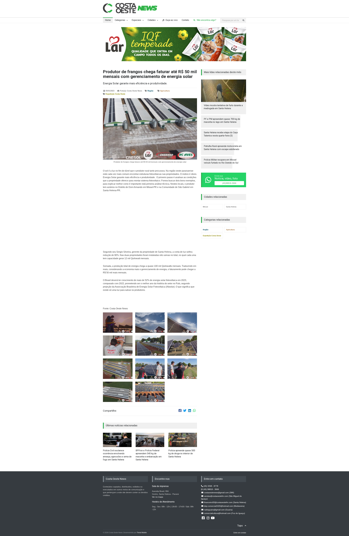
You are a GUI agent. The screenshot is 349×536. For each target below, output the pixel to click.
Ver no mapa (157, 497)
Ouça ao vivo (171, 20)
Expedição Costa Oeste (115, 94)
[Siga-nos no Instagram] (208, 518)
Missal (205, 207)
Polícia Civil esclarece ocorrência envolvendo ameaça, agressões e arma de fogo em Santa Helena (117, 455)
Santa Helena (231, 207)
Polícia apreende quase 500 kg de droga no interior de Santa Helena (181, 453)
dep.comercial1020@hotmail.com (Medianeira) (224, 506)
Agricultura (165, 91)
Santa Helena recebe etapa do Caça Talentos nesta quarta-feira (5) (221, 134)
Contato (185, 20)
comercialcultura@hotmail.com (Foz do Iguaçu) (224, 513)
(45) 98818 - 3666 (211, 489)
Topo (240, 525)
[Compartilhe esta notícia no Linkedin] (189, 411)
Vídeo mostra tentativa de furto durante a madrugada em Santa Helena (223, 107)
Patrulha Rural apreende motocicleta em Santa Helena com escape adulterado (223, 147)
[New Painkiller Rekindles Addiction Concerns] (117, 440)
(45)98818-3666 (229, 183)
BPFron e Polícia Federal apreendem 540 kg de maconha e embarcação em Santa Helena (149, 455)
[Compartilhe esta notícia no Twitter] (185, 411)
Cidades (152, 20)
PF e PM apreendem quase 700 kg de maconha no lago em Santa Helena (222, 120)
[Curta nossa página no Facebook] (203, 518)
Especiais (136, 20)
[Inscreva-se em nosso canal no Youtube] (213, 518)
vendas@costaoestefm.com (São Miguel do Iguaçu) (221, 497)
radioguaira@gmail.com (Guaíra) (218, 510)
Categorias (120, 20)
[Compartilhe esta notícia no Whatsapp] (194, 411)
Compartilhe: (110, 411)
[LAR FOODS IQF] (174, 44)
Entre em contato (240, 533)
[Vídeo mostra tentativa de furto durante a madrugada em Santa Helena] (223, 90)
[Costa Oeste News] (130, 8)
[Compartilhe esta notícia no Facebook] (180, 411)
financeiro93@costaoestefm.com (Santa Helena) (225, 502)
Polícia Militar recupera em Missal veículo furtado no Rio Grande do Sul (221, 161)
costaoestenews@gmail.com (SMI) (219, 492)
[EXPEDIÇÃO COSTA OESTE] (118, 322)
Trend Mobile (142, 533)
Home (108, 20)
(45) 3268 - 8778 (210, 486)
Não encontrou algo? (206, 20)
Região (150, 91)
